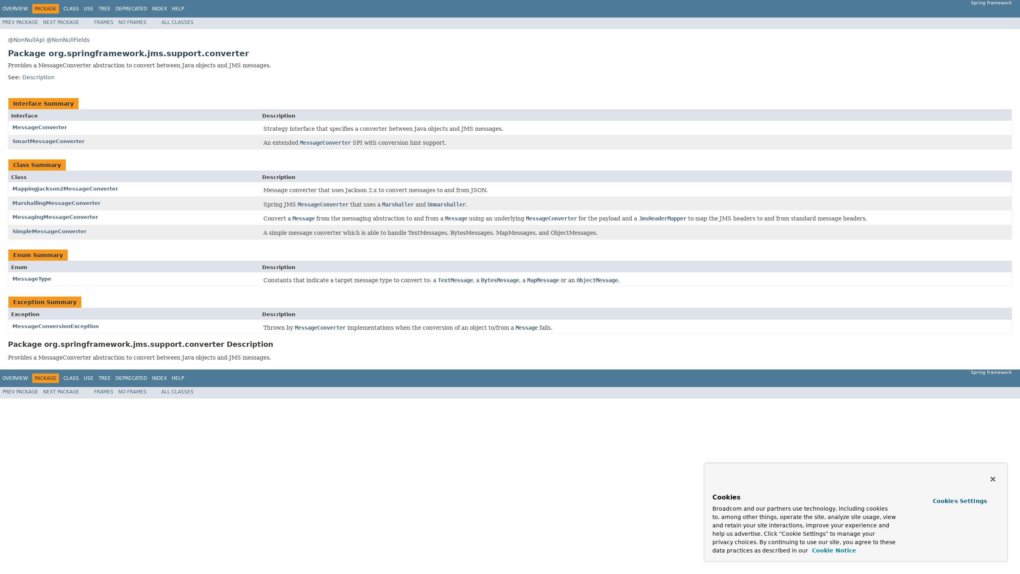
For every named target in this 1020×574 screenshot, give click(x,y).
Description (38, 77)
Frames (104, 22)
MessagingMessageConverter (55, 217)
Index (159, 9)
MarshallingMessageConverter (56, 203)
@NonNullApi (26, 40)
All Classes (177, 22)
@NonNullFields (68, 40)
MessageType (31, 279)
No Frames (132, 22)
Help (178, 9)
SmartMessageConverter (48, 141)
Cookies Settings (960, 501)
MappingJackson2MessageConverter (65, 189)
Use (89, 9)
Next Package (61, 22)
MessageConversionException (55, 326)
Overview (15, 9)
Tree (104, 9)
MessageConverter (39, 127)
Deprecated (131, 9)
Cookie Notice (833, 550)
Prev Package (20, 22)
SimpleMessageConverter (49, 231)
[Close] (993, 479)
